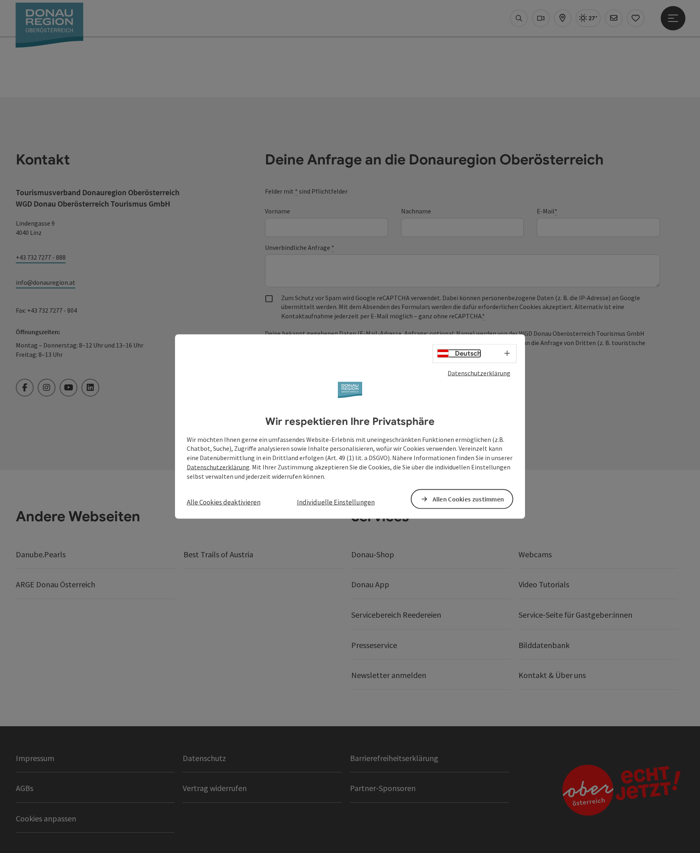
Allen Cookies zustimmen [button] (468, 499)
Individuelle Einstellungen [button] (336, 501)
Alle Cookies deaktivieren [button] (223, 501)
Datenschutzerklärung (479, 373)
